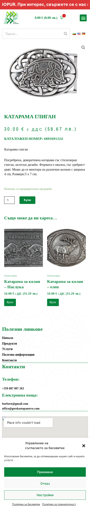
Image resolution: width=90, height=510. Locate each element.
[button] (84, 446)
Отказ (45, 484)
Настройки (45, 495)
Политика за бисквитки (26, 504)
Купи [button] (10, 302)
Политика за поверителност (59, 504)
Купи (27, 200)
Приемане (45, 472)
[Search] (65, 34)
